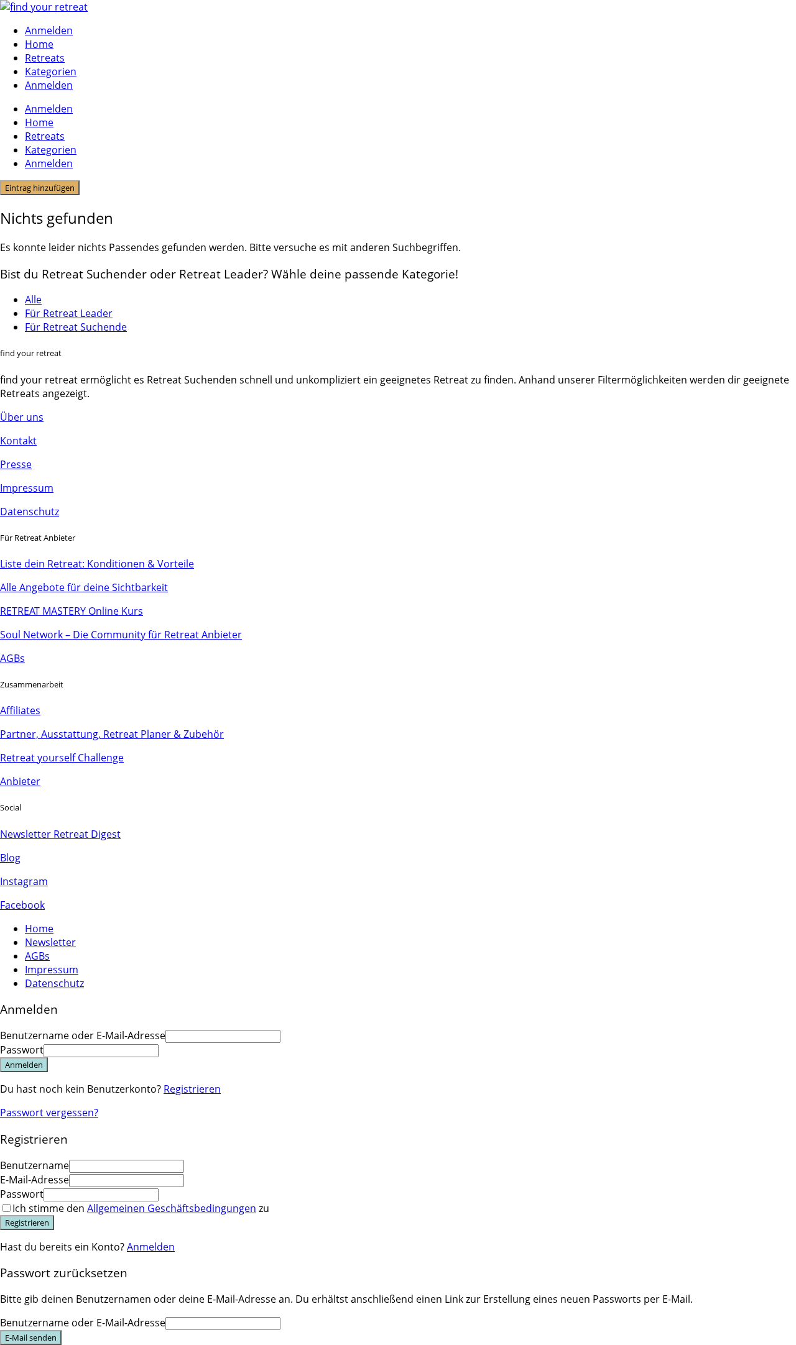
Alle (33, 299)
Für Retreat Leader (69, 313)
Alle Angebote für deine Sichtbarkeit (84, 587)
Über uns (22, 417)
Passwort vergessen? (49, 1112)
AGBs (12, 658)
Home (39, 44)
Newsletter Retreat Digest (60, 834)
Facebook (22, 905)
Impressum (26, 488)
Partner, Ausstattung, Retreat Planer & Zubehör (112, 734)
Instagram (24, 881)
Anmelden (151, 1247)
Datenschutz (29, 511)
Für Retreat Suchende (76, 327)
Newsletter (50, 942)
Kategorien (50, 71)
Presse (16, 464)
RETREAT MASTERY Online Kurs (71, 611)
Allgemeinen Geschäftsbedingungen (171, 1208)
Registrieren (192, 1089)
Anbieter (20, 781)
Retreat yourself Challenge (62, 757)
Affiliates (20, 710)
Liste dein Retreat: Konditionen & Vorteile (97, 564)
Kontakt (18, 441)
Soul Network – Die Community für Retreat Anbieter (121, 634)
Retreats (45, 58)
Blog (10, 858)
